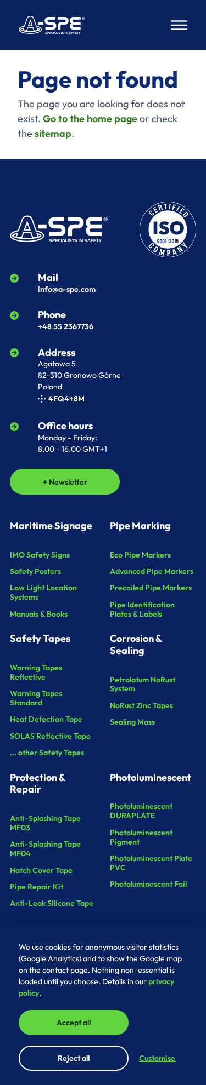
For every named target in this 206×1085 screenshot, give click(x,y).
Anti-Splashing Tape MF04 (45, 848)
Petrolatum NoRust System (142, 684)
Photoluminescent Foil (148, 884)
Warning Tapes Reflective (36, 672)
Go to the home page (90, 118)
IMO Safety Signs (40, 555)
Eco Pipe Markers (140, 555)
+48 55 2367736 (65, 326)
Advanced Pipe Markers (151, 571)
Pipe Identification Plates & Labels (142, 609)
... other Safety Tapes (47, 752)
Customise (157, 1058)
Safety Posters (35, 571)
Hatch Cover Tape (41, 870)
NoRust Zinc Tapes (141, 705)
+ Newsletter (65, 482)
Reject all (74, 1058)
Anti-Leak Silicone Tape (51, 903)
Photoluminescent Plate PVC (151, 862)
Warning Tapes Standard (36, 698)
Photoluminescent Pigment (141, 837)
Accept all (74, 1022)
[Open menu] (179, 25)
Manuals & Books (39, 614)
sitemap (53, 133)
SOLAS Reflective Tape (50, 736)
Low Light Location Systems (43, 592)
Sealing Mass (132, 722)
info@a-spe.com (67, 289)
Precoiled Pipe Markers (151, 588)
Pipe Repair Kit (36, 887)
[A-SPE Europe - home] (52, 25)
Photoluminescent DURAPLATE (141, 810)
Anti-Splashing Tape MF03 (45, 823)
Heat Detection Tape (46, 719)
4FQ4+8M (66, 399)
